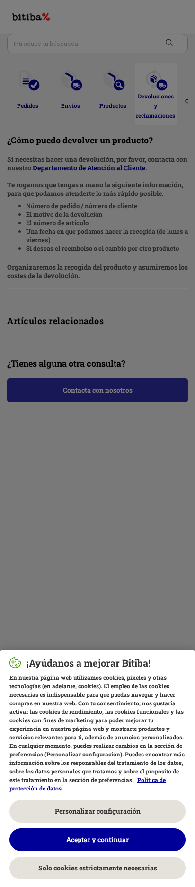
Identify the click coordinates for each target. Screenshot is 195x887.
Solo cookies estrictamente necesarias (97, 867)
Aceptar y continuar (97, 839)
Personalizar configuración (98, 811)
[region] (97, 768)
